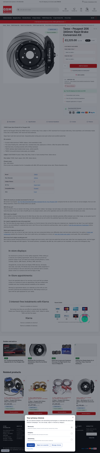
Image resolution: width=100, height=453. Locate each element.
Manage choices (56, 445)
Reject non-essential (42, 445)
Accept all (31, 445)
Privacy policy (30, 448)
